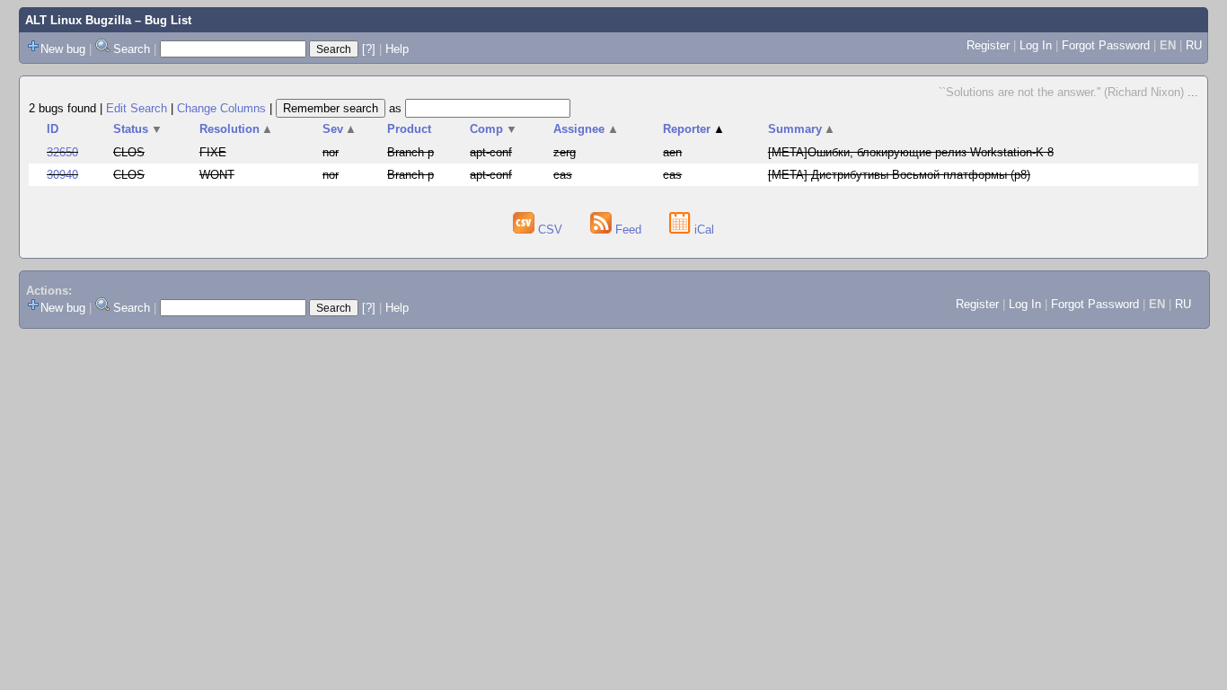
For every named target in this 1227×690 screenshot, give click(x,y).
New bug (62, 49)
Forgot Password (1106, 45)
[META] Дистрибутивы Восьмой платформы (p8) (899, 174)
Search (131, 49)
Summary (802, 129)
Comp (493, 129)
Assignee (586, 129)
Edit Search (136, 108)
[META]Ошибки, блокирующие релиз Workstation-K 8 (911, 152)
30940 (62, 174)
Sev (340, 129)
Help (397, 49)
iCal (702, 229)
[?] (368, 49)
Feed (628, 229)
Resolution (236, 129)
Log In (1036, 45)
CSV (550, 229)
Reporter (694, 129)
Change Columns (221, 108)
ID (52, 129)
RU (1194, 45)
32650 (62, 152)
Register (988, 45)
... (1192, 92)
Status (138, 129)
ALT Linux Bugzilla (78, 20)
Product (409, 129)
